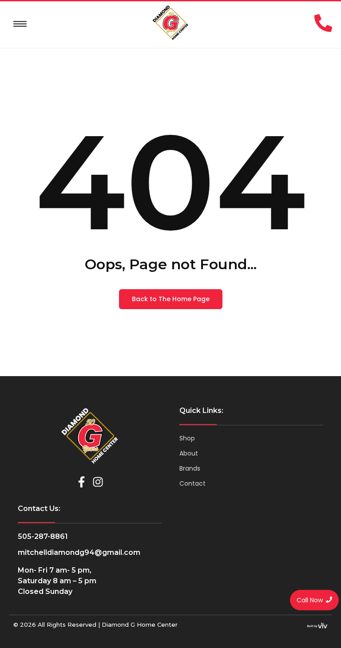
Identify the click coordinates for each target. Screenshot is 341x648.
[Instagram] (97, 481)
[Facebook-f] (81, 481)
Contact (192, 483)
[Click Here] (20, 24)
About (188, 453)
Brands (189, 468)
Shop (187, 438)
